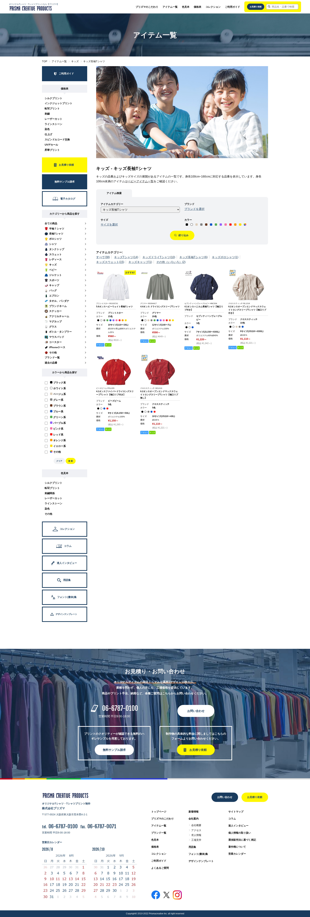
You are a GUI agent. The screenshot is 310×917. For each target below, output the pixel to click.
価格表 (197, 6)
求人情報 (196, 835)
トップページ (158, 811)
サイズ (104, 219)
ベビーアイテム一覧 (141, 181)
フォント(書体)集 (198, 853)
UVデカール (51, 144)
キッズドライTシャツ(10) (158, 257)
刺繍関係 (50, 493)
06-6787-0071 (101, 826)
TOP (44, 61)
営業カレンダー (237, 853)
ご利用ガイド (232, 6)
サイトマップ (235, 811)
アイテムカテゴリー (112, 204)
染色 (47, 129)
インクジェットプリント (58, 103)
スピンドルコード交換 (57, 139)
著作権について (237, 846)
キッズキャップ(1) (140, 262)
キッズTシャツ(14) (126, 257)
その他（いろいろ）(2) (170, 262)
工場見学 (196, 839)
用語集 (192, 846)
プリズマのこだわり (147, 6)
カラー (188, 219)
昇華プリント (52, 149)
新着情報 (194, 811)
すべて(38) (103, 257)
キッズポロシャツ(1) (225, 257)
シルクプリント (53, 98)
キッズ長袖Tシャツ (94, 61)
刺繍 (47, 113)
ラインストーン (53, 124)
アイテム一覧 (170, 6)
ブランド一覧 (158, 832)
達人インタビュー (238, 825)
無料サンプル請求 (114, 749)
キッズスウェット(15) (110, 262)
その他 (48, 513)
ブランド (189, 204)
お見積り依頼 (256, 7)
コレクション (213, 6)
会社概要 (196, 825)
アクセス (196, 830)
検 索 (70, 461)
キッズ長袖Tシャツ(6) (193, 257)
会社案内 (194, 818)
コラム (232, 818)
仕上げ (48, 134)
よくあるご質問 (160, 867)
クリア (59, 461)
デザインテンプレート (201, 861)
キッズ (75, 61)
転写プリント (52, 108)
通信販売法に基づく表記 (242, 839)
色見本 (185, 6)
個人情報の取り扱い (239, 832)
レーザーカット (53, 118)
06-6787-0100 (120, 708)
